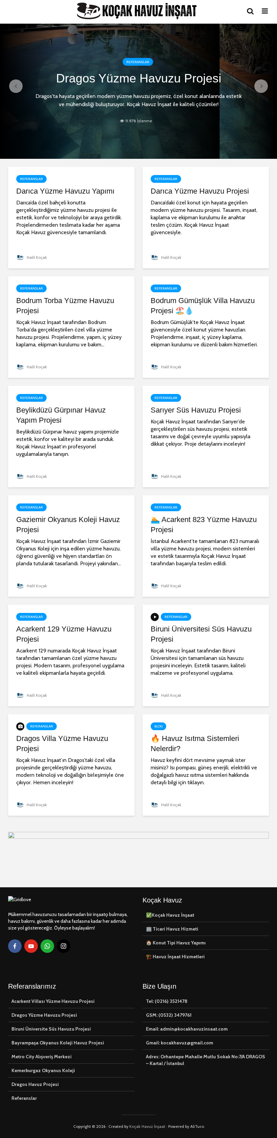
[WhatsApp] (47, 946)
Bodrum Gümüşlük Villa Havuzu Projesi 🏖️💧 (203, 305)
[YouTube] (31, 946)
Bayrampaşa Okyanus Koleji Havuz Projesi (57, 1043)
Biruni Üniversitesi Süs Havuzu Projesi (201, 634)
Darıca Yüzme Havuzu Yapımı (65, 191)
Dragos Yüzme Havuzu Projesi (138, 78)
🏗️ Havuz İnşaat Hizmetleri (175, 957)
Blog (158, 726)
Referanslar (137, 62)
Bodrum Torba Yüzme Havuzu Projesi (65, 305)
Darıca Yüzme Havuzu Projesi (200, 191)
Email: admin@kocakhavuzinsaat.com (187, 1029)
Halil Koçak (36, 257)
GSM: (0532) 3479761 (169, 1015)
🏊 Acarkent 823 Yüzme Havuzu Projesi (204, 524)
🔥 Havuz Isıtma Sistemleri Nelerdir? (195, 743)
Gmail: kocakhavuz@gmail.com (179, 1043)
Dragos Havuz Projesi (35, 1084)
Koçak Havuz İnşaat (147, 1126)
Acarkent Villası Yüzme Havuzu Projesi (53, 1001)
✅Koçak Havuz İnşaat (170, 915)
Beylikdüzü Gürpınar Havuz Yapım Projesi (61, 415)
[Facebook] (15, 946)
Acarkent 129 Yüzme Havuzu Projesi (63, 634)
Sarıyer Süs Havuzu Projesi (196, 410)
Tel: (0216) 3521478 (166, 1001)
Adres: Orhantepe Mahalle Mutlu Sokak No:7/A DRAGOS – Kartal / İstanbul (205, 1060)
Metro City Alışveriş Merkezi (41, 1057)
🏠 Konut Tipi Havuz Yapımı (176, 943)
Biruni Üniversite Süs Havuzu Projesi (51, 1029)
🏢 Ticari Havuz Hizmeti (172, 929)
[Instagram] (63, 946)
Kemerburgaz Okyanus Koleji (43, 1070)
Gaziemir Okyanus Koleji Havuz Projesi (68, 524)
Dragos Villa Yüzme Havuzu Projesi (62, 743)
